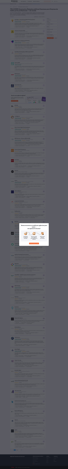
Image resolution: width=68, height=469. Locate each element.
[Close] (48, 224)
